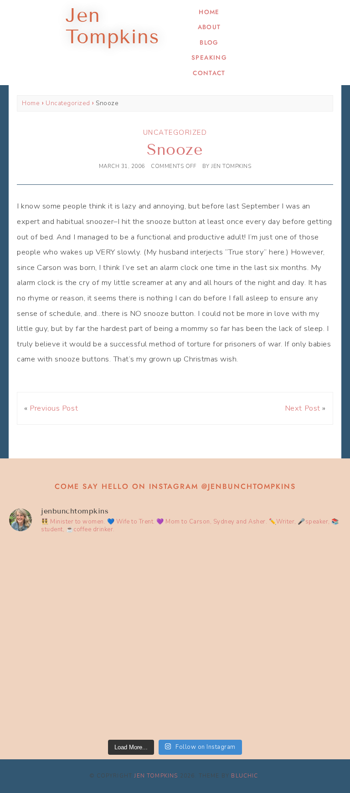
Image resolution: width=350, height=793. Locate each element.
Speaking (209, 57)
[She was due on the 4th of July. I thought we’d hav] (91, 590)
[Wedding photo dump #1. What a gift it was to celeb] (259, 686)
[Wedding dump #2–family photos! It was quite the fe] (91, 686)
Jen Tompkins (156, 775)
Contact (209, 73)
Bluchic (244, 775)
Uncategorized (68, 103)
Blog (209, 42)
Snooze (175, 149)
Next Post (302, 408)
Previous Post (54, 408)
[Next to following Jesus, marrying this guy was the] (259, 590)
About (209, 27)
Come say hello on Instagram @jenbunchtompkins (175, 486)
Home (209, 12)
